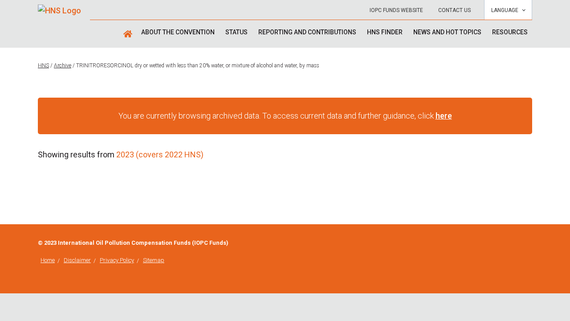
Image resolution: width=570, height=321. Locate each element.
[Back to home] (59, 7)
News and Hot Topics (447, 32)
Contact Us (454, 10)
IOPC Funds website (396, 10)
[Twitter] (529, 243)
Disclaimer (77, 260)
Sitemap (153, 260)
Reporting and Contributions (307, 32)
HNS (43, 65)
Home (48, 260)
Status (236, 32)
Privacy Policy (117, 260)
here (444, 115)
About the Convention (178, 32)
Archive (62, 65)
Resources (510, 32)
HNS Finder (385, 32)
